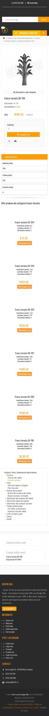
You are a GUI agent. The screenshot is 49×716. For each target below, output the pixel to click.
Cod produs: (8, 103)
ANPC (37, 707)
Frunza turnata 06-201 (24, 353)
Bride (9, 519)
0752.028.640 (10, 677)
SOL (31, 707)
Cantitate (10, 124)
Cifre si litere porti (14, 514)
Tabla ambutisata (14, 506)
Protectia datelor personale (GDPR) (20, 704)
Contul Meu (34, 2)
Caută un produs (11, 654)
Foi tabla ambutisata (17, 508)
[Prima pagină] (4, 38)
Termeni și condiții (21, 707)
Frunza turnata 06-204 (24, 222)
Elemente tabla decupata (18, 501)
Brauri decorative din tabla (19, 493)
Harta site (9, 657)
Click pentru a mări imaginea (25, 92)
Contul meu (10, 643)
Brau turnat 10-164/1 (13, 559)
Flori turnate (13, 488)
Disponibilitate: (9, 106)
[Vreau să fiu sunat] (9, 140)
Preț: (6, 114)
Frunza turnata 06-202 (24, 309)
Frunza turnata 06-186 (24, 440)
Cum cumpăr (10, 631)
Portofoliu (9, 626)
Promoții (9, 649)
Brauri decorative (14, 490)
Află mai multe (9, 608)
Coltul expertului (11, 628)
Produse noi (10, 652)
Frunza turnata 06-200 (24, 396)
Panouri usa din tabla (17, 511)
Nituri (9, 516)
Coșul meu (9, 646)
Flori (9, 483)
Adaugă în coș (25, 134)
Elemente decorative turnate (19, 503)
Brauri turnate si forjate (18, 495)
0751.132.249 (10, 673)
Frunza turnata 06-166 (14, 556)
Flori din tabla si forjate (18, 485)
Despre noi (9, 620)
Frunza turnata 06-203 (24, 266)
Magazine (9, 623)
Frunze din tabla (15, 477)
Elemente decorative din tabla (20, 498)
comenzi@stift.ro (11, 682)
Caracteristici (11, 157)
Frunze (37, 38)
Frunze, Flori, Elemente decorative (20, 38)
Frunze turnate (10, 41)
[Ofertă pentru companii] (15, 140)
